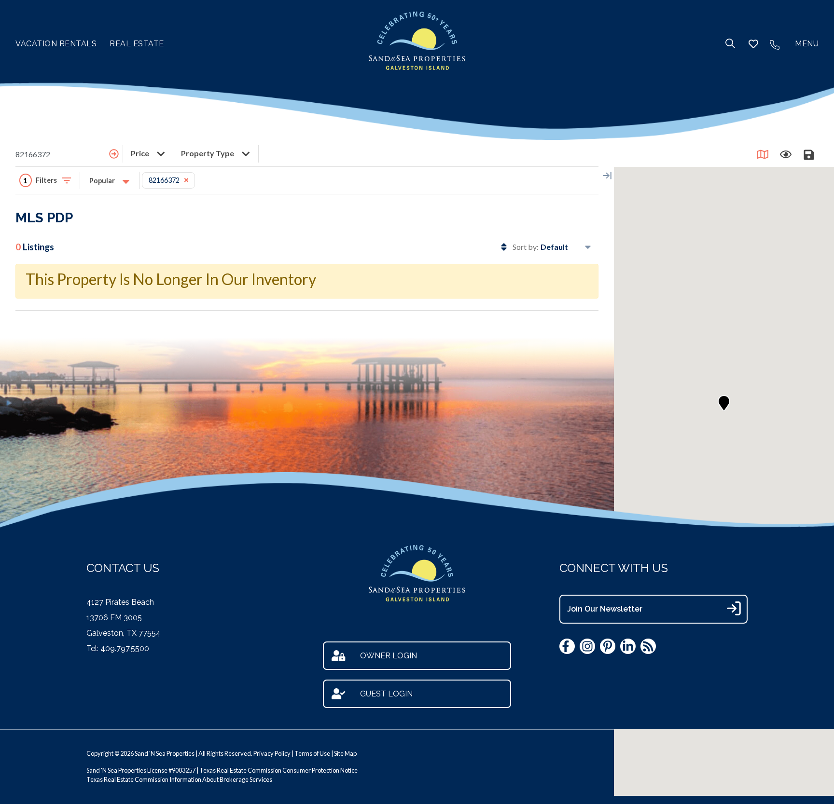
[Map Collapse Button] (607, 175)
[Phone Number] (774, 44)
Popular (102, 181)
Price (141, 153)
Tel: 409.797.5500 (117, 648)
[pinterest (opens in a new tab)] (607, 646)
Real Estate (137, 43)
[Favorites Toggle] (753, 44)
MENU (807, 43)
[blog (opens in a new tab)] (648, 646)
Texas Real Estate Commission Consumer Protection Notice (278, 770)
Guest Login (386, 693)
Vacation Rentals (56, 43)
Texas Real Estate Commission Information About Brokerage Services (179, 779)
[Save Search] (809, 154)
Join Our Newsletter (604, 608)
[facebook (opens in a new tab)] (567, 646)
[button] (724, 403)
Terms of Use (312, 753)
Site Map (345, 753)
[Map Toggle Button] (762, 154)
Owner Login (388, 655)
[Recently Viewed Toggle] (786, 154)
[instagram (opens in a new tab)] (587, 646)
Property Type (208, 153)
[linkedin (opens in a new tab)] (628, 646)
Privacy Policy (272, 753)
